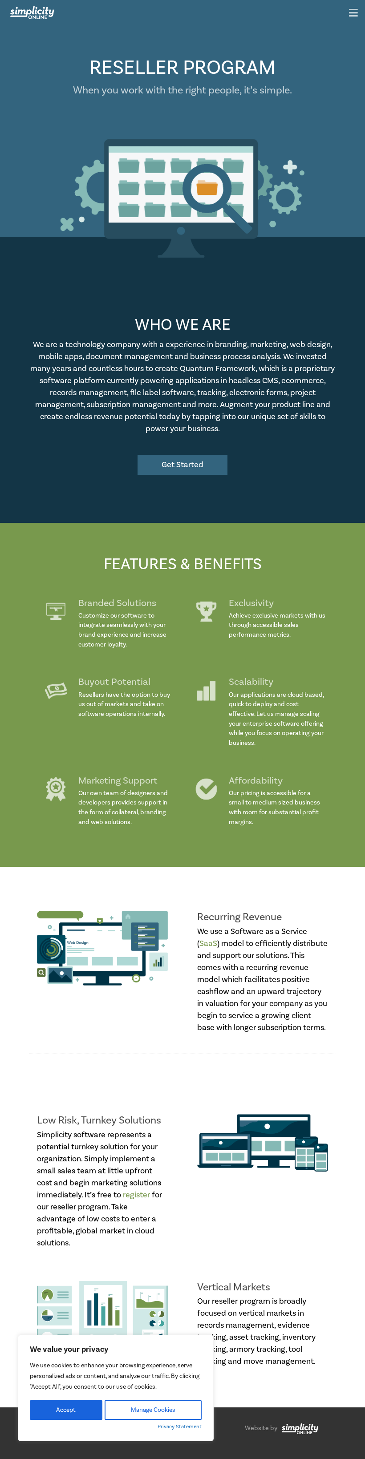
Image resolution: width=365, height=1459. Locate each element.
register (136, 1195)
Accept (66, 1410)
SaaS (208, 943)
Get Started (182, 465)
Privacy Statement (180, 1426)
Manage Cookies (153, 1410)
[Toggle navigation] (353, 13)
